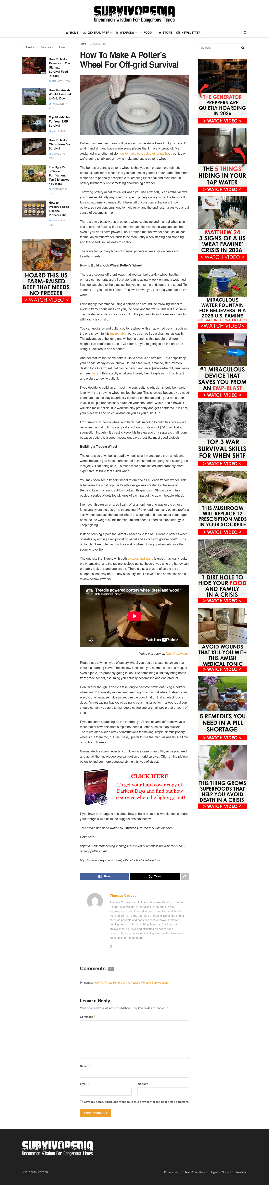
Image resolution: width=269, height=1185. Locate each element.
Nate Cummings (177, 653)
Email (85, 1084)
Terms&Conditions (195, 1172)
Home (83, 43)
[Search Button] (245, 32)
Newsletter (191, 32)
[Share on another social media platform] (185, 876)
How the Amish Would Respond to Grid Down (60, 94)
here (95, 373)
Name (85, 1066)
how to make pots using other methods (145, 153)
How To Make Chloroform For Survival (59, 144)
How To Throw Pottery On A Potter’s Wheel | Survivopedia (131, 982)
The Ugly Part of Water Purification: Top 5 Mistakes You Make (59, 175)
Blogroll (214, 1172)
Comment (88, 1017)
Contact (226, 1172)
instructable (118, 333)
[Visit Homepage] (134, 14)
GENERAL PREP (98, 32)
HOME (74, 32)
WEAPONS (127, 32)
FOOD (148, 32)
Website (142, 1084)
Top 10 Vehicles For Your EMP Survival (59, 121)
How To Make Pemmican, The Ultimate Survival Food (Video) (59, 67)
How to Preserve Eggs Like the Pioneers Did (59, 208)
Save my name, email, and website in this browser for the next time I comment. (136, 1102)
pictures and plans (140, 558)
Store (167, 32)
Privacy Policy (172, 1172)
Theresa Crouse (123, 895)
